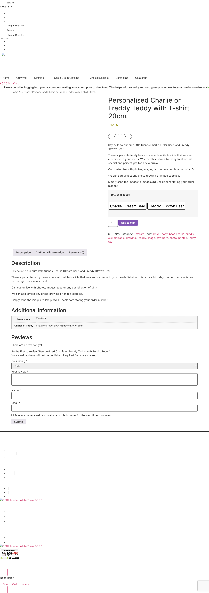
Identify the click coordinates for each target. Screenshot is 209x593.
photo (173, 237)
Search (10, 2)
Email (15, 403)
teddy (192, 237)
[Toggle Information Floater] (4, 589)
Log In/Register (16, 25)
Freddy (141, 237)
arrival (156, 234)
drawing (131, 237)
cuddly (190, 234)
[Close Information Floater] (4, 572)
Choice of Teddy (120, 195)
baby (165, 234)
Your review (19, 371)
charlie (180, 234)
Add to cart (128, 222)
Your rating (19, 361)
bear (172, 234)
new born (162, 237)
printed (182, 237)
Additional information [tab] (50, 252)
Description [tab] (23, 252)
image (151, 237)
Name (16, 390)
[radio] (127, 206)
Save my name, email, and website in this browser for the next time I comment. (63, 415)
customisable (116, 237)
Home (14, 92)
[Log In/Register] (6, 24)
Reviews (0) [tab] (76, 252)
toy (110, 241)
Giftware (25, 92)
